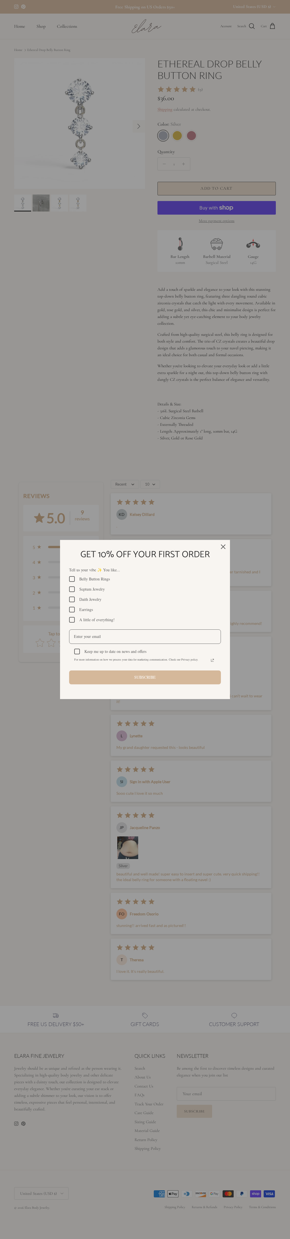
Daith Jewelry (90, 599)
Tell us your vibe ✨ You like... (94, 569)
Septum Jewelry (92, 589)
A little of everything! (97, 619)
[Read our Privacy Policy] (212, 660)
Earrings (86, 609)
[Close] (223, 547)
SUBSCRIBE (145, 677)
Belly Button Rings (94, 579)
